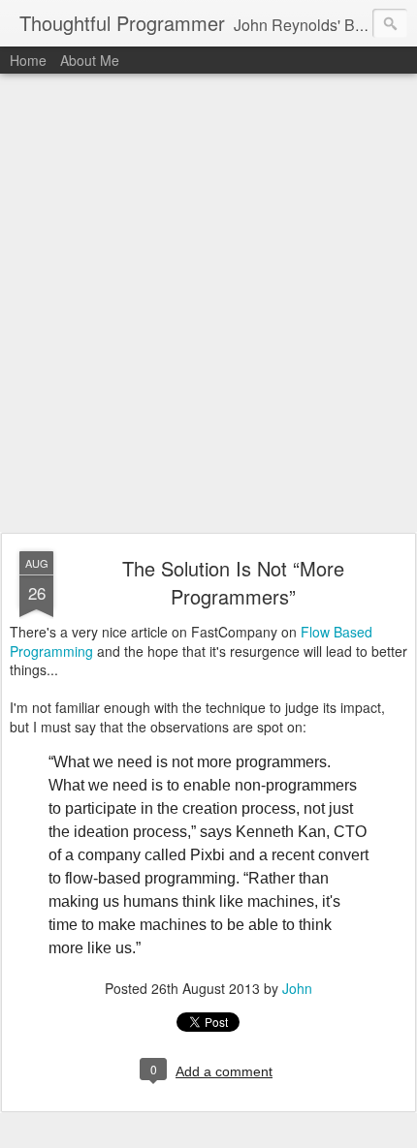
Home (28, 60)
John (297, 988)
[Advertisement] (208, 304)
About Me (89, 60)
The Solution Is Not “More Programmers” (233, 582)
